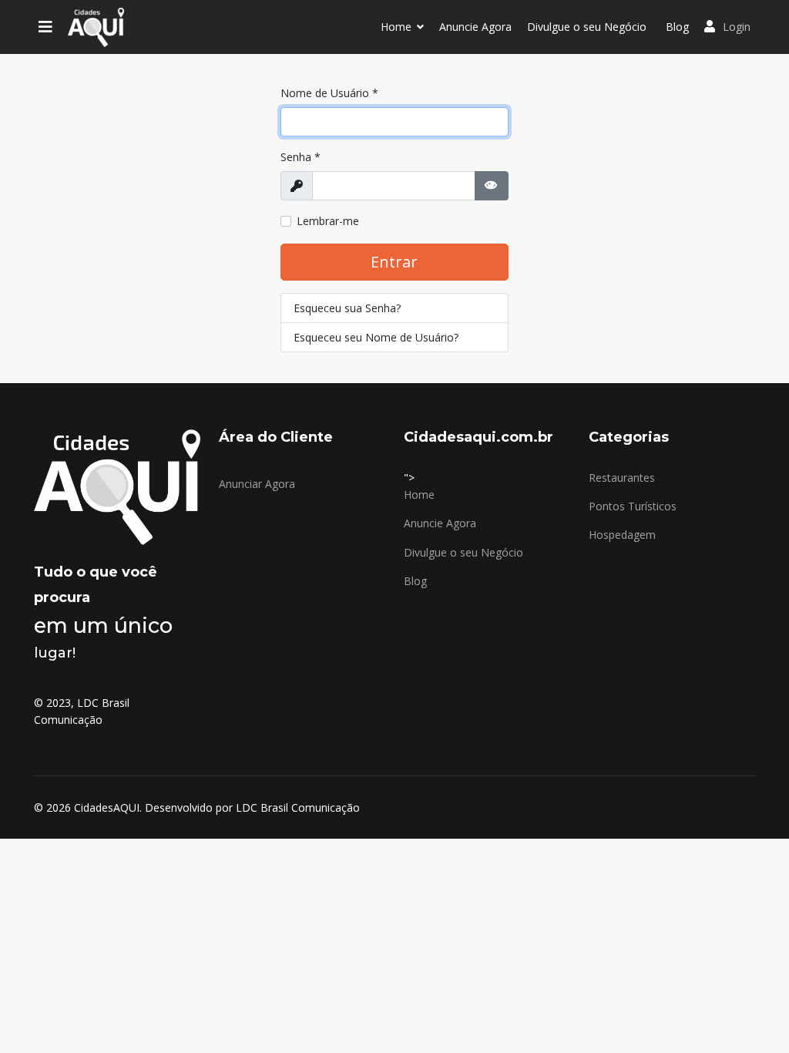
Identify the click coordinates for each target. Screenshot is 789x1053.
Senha (300, 157)
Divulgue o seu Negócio (586, 26)
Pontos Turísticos (633, 506)
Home (396, 26)
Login (736, 26)
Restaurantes (622, 477)
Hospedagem (622, 534)
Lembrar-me (328, 221)
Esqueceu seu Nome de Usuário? (376, 337)
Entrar (394, 261)
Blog (677, 26)
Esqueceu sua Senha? (347, 308)
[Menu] (45, 27)
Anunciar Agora (257, 483)
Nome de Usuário (329, 93)
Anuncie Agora (475, 26)
